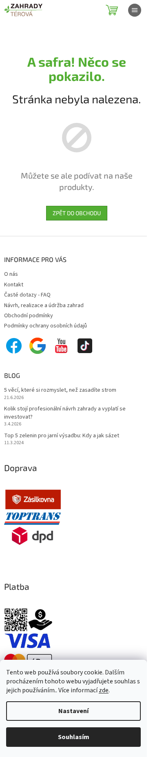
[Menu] (134, 10)
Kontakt (13, 285)
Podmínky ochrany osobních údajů (45, 326)
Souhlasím (73, 737)
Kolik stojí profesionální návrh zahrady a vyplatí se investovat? (65, 413)
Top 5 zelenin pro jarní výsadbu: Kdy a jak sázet (61, 436)
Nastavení (73, 711)
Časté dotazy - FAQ (27, 295)
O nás (11, 274)
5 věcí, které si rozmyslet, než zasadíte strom (60, 390)
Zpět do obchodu (77, 212)
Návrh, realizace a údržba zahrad (44, 305)
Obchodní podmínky (28, 316)
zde (104, 690)
